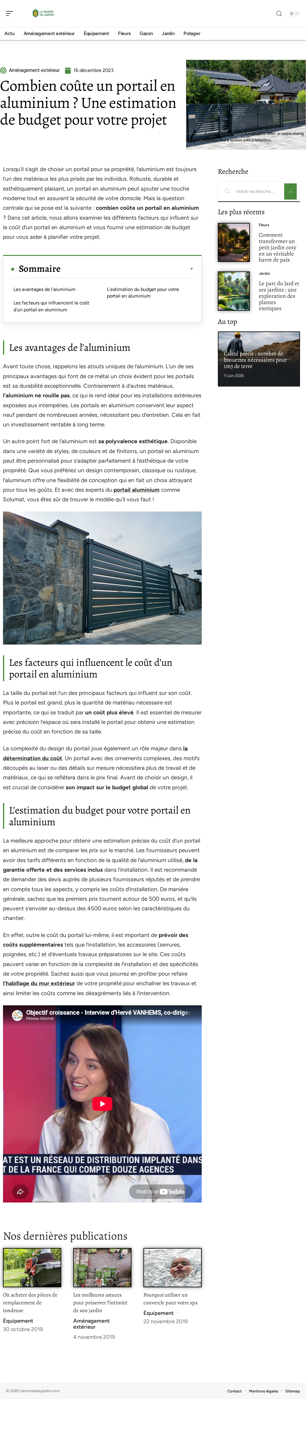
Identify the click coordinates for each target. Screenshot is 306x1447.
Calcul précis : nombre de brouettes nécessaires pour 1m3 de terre (255, 359)
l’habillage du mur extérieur (39, 983)
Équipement (18, 1321)
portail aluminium (137, 489)
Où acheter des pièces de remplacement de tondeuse (30, 1302)
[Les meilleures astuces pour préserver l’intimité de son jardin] (102, 1267)
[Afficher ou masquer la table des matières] (127, 268)
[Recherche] (279, 13)
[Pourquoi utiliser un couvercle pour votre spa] (172, 1267)
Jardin (264, 273)
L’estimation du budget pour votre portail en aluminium (143, 292)
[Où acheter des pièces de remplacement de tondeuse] (32, 1267)
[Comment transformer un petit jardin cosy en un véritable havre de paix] (234, 242)
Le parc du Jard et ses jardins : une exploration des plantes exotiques (279, 295)
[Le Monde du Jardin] (43, 13)
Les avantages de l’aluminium (44, 289)
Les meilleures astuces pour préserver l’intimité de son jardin (100, 1302)
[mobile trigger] (11, 13)
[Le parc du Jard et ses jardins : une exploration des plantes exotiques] (234, 291)
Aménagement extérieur (91, 1324)
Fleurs (264, 225)
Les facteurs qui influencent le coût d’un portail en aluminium (51, 306)
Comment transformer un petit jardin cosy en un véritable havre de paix (277, 247)
